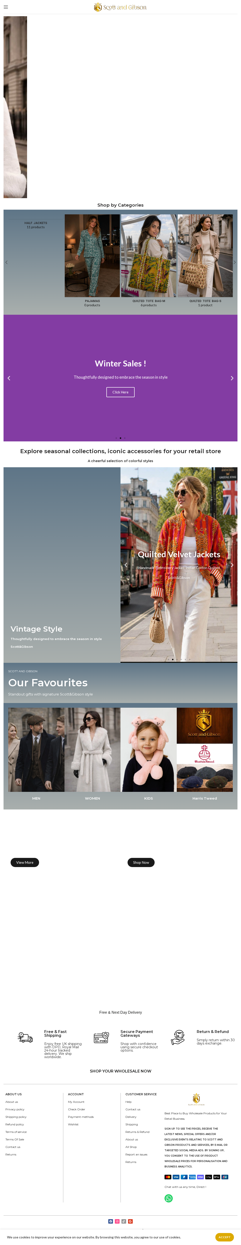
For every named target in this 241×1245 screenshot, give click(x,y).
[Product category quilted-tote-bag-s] (205, 262)
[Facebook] (110, 1221)
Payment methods (81, 1117)
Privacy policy (14, 1109)
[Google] (130, 1221)
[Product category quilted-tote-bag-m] (148, 262)
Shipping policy (16, 1117)
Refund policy (14, 1124)
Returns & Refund (137, 1132)
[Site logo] (120, 6)
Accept (225, 1237)
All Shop (131, 1147)
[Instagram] (117, 1221)
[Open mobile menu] (6, 7)
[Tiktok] (123, 1221)
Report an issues (136, 1154)
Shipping (131, 1124)
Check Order (76, 1109)
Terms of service (16, 1132)
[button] (116, 438)
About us (11, 1102)
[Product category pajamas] (92, 262)
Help (128, 1102)
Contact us (12, 1147)
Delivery (131, 1117)
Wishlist (73, 1124)
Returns (10, 1154)
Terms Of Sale (14, 1139)
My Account (76, 1102)
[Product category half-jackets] (35, 223)
